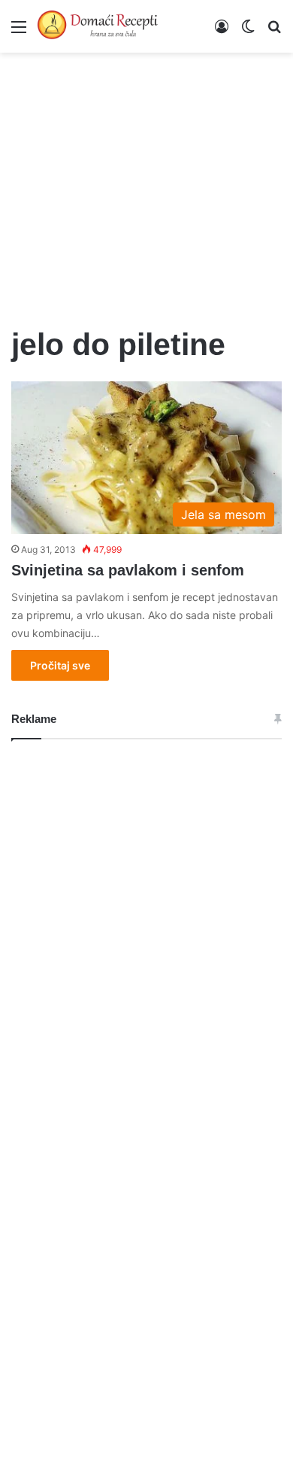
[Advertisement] (146, 180)
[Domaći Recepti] (98, 26)
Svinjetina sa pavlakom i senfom (127, 570)
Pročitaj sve (60, 665)
